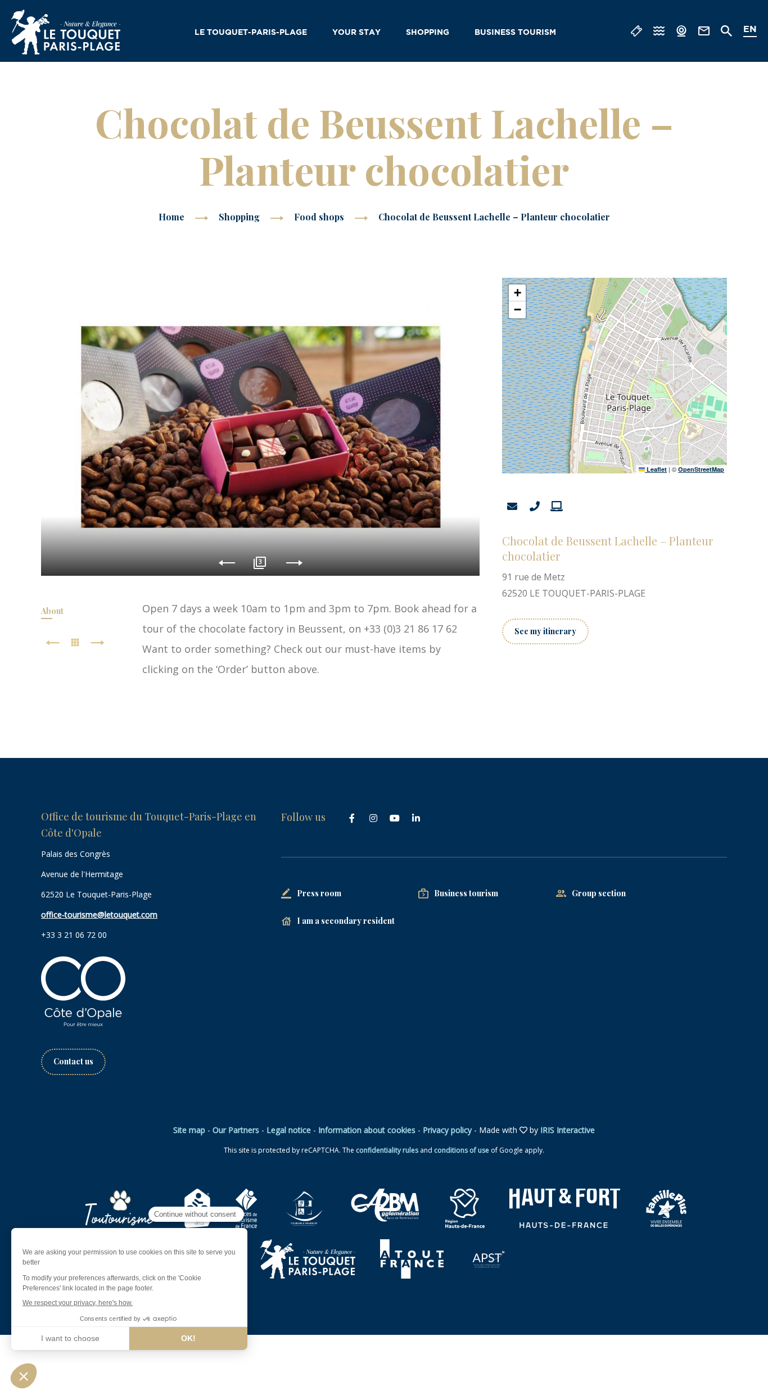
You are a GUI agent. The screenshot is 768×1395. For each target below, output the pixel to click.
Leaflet (656, 469)
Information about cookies (366, 1130)
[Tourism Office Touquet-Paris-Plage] (65, 32)
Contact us (73, 1061)
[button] (517, 293)
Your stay (356, 32)
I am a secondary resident (346, 920)
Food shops (320, 217)
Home (171, 217)
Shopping (427, 32)
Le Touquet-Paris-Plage (251, 32)
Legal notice (288, 1130)
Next (294, 563)
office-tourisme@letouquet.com (99, 914)
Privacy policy (447, 1130)
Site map (189, 1130)
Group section (599, 893)
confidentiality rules (387, 1150)
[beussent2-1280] (261, 427)
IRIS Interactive (567, 1130)
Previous (227, 563)
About (52, 611)
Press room (319, 893)
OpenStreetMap (701, 469)
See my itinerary (545, 631)
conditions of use (461, 1150)
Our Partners (236, 1130)
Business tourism (515, 32)
